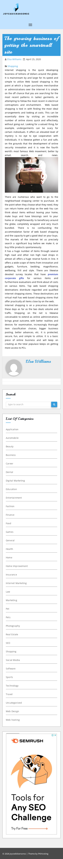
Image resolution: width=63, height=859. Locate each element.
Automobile (12, 437)
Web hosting (13, 719)
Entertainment (14, 497)
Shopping (13, 66)
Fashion (10, 506)
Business (11, 454)
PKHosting (43, 853)
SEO (8, 642)
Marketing (11, 600)
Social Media (13, 660)
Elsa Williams (14, 59)
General (10, 540)
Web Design (12, 711)
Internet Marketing (16, 583)
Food (8, 523)
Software (11, 668)
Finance (10, 514)
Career (9, 463)
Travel (9, 694)
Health (9, 548)
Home (9, 557)
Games (9, 531)
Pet (7, 608)
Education (11, 489)
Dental (9, 472)
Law (8, 591)
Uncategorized (14, 702)
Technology (12, 685)
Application (12, 429)
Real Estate (12, 634)
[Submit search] (54, 404)
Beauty (9, 446)
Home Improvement (17, 566)
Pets (8, 617)
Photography (13, 625)
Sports (9, 677)
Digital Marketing (15, 480)
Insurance (11, 574)
